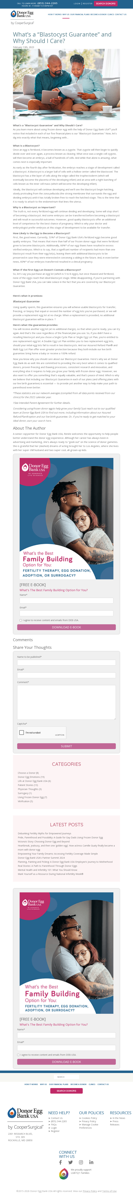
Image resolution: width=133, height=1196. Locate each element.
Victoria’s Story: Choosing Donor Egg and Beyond (44, 841)
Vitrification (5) (25, 801)
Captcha (22, 723)
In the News (119, 1118)
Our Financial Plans (80, 14)
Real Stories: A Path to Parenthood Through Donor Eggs (47, 865)
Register (88, 3)
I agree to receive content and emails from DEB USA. (51, 620)
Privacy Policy (89, 1121)
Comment (23, 682)
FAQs (54, 1124)
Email (23, 607)
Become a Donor (99, 14)
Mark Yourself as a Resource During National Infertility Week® (50, 873)
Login (77, 3)
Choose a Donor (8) (28, 772)
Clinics (110, 14)
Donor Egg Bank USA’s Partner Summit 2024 (41, 857)
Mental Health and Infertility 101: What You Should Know (47, 869)
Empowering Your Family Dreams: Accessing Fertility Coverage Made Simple (58, 853)
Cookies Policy (89, 1118)
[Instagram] (81, 1162)
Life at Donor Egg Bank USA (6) (34, 781)
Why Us (65, 14)
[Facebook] (60, 1162)
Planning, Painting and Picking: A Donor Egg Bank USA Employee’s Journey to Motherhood (65, 861)
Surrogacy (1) (25, 793)
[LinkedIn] (91, 1162)
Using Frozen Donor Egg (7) (32, 797)
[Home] (21, 17)
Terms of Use (109, 1191)
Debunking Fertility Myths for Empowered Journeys (44, 833)
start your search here (39, 420)
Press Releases (114, 1123)
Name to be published (29, 656)
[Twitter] (70, 1162)
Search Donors (105, 3)
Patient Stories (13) (28, 785)
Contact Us (121, 14)
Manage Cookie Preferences (88, 1126)
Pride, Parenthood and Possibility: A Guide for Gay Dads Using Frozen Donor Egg (60, 837)
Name (23, 594)
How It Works (55, 14)
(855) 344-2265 (59, 1121)
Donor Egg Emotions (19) (31, 776)
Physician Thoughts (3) (30, 789)
